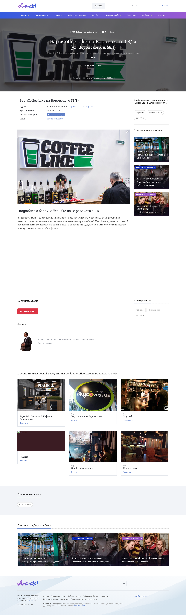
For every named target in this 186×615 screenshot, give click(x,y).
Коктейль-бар (92, 78)
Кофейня (77, 78)
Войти (165, 5)
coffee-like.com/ (55, 118)
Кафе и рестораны (76, 15)
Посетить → (25, 423)
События (146, 15)
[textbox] (77, 4)
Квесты (24, 15)
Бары (58, 15)
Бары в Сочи (25, 504)
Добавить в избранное (86, 32)
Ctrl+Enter (31, 600)
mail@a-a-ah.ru (80, 606)
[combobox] (77, 6)
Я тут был (109, 32)
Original (127, 416)
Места (161, 15)
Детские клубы (112, 15)
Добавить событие (90, 596)
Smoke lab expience (82, 468)
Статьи (46, 596)
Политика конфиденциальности (84, 599)
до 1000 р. (108, 78)
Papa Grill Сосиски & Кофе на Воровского (36, 417)
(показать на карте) (82, 106)
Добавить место (74, 596)
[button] (127, 132)
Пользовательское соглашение (56, 599)
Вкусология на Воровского (86, 416)
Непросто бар (130, 468)
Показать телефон (57, 115)
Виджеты (104, 596)
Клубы (95, 15)
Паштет (24, 456)
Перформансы (41, 15)
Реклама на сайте (58, 596)
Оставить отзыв (93, 65)
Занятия (131, 15)
